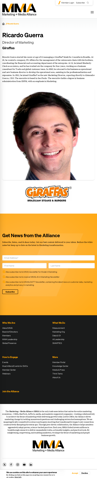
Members (6, 335)
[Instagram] (17, 464)
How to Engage (10, 357)
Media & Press (58, 369)
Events (5, 362)
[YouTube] (24, 464)
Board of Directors (10, 331)
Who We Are (8, 323)
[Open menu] (92, 12)
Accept (75, 473)
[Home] (3, 24)
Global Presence (9, 343)
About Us (56, 377)
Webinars (6, 373)
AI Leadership (58, 339)
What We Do (58, 323)
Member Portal (58, 362)
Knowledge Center (60, 366)
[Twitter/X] (4, 464)
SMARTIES (57, 343)
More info (18, 477)
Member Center (9, 369)
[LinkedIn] (31, 464)
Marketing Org (58, 331)
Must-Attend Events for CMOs (15, 366)
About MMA (7, 328)
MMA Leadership (9, 339)
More (55, 357)
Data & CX (56, 335)
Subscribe (80, 2)
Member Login (67, 2)
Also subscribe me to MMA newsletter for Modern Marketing (31, 271)
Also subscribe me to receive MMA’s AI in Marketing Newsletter (32, 277)
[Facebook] (11, 464)
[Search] (88, 2)
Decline (84, 473)
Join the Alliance (10, 391)
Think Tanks (57, 373)
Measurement (58, 328)
